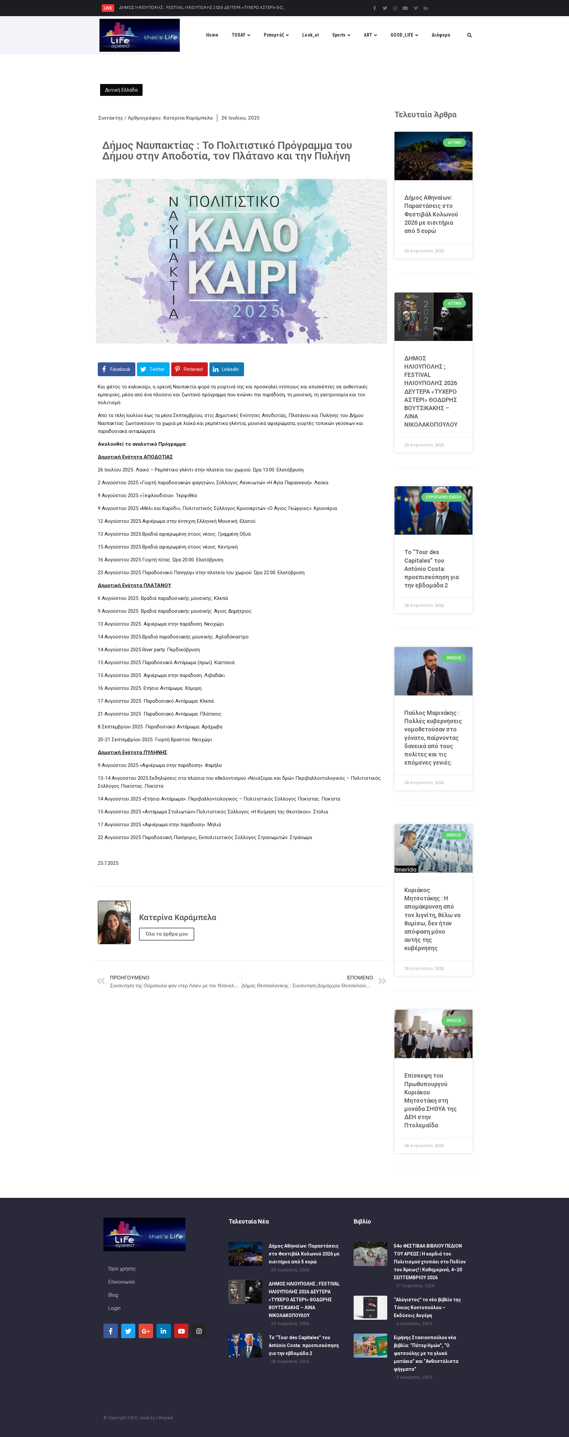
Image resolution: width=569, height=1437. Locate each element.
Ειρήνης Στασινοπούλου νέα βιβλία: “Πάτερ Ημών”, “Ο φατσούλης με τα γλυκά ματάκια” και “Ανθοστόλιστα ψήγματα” (426, 1353)
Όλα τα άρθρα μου (167, 934)
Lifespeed (164, 1418)
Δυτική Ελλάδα (121, 90)
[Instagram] (395, 8)
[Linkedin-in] (425, 8)
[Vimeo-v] (415, 8)
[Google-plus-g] (146, 1331)
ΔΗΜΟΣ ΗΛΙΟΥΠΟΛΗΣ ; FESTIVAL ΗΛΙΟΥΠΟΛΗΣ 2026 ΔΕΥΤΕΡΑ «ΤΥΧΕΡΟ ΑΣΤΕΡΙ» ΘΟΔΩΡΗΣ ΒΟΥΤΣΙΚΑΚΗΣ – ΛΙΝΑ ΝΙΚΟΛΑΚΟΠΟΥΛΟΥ (431, 391)
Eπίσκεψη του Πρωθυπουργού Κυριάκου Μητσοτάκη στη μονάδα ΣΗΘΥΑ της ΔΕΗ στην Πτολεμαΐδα (430, 1100)
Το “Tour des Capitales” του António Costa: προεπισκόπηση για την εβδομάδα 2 (431, 569)
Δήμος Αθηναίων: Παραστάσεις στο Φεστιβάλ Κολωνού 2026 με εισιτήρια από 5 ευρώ (431, 214)
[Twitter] (385, 8)
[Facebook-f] (374, 8)
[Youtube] (405, 8)
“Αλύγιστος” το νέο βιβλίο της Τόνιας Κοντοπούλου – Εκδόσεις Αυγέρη (427, 1307)
